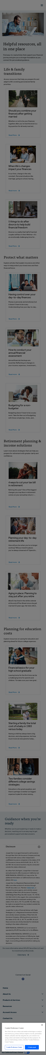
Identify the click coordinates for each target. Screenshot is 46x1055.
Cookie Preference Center (14, 1047)
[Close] (42, 1025)
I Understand (32, 1047)
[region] (23, 1037)
